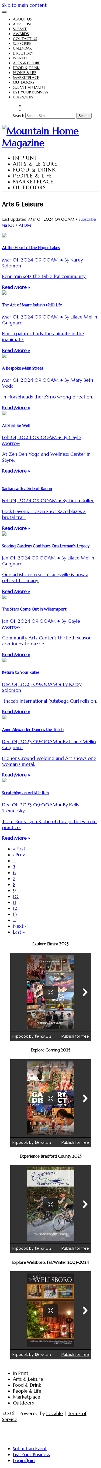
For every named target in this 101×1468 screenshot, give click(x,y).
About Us (22, 19)
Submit (20, 28)
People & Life (24, 72)
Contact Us (25, 38)
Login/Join (23, 97)
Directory (23, 53)
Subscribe (22, 43)
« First (19, 849)
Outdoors (23, 82)
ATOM (25, 225)
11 (14, 902)
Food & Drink (26, 67)
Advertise (22, 24)
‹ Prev (19, 855)
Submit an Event (29, 87)
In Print (20, 58)
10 (16, 896)
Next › (19, 926)
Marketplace (26, 77)
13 (15, 914)
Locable (54, 1413)
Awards (21, 33)
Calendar (22, 48)
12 (15, 908)
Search (18, 115)
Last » (19, 932)
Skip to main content (24, 5)
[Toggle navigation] (4, 12)
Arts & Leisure (26, 63)
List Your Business (30, 92)
